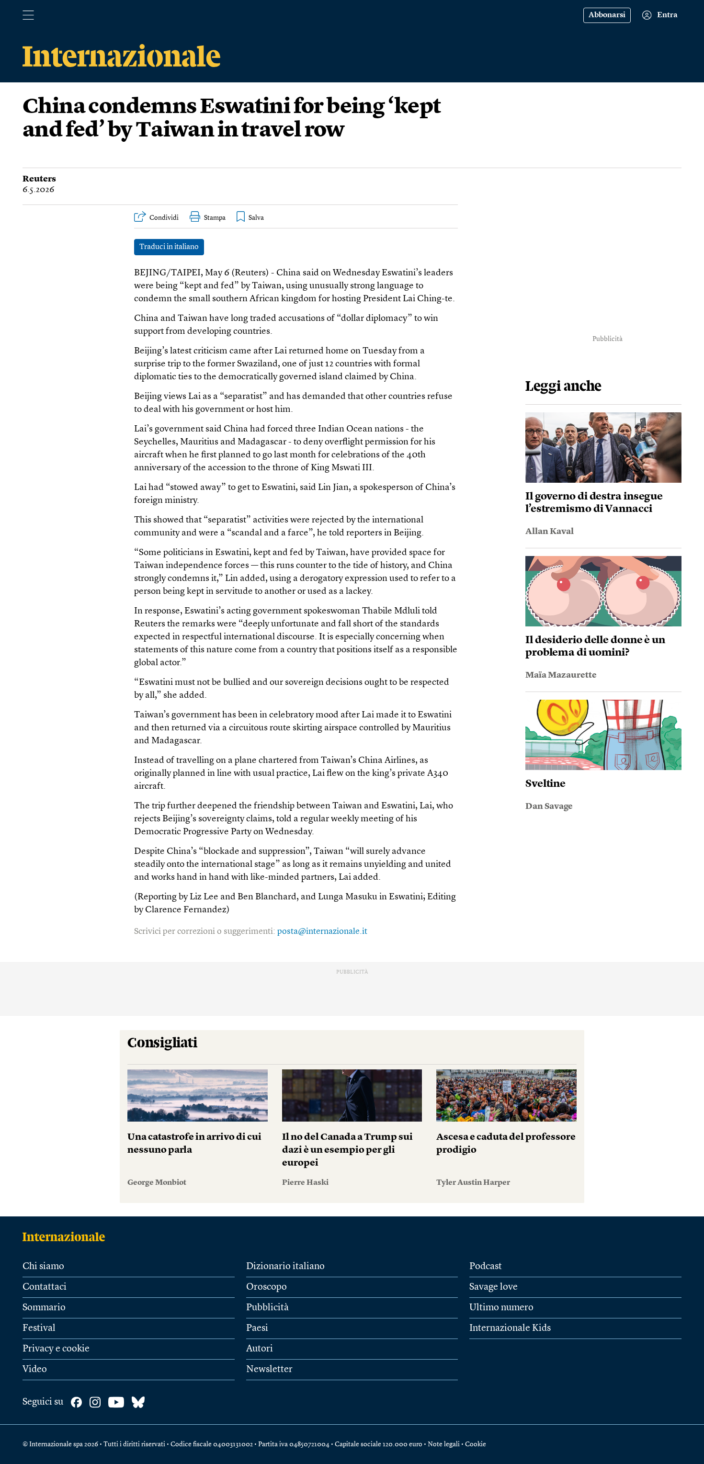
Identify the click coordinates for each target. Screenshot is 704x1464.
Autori (259, 1349)
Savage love (493, 1287)
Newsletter (269, 1369)
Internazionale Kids (510, 1328)
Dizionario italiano (285, 1266)
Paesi (257, 1328)
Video (35, 1369)
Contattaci (45, 1287)
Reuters (39, 179)
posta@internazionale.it (322, 931)
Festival (39, 1328)
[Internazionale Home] (67, 1236)
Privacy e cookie (56, 1349)
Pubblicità (267, 1308)
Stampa (215, 218)
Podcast (485, 1266)
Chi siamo (43, 1266)
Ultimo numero (501, 1308)
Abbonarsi (607, 15)
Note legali (444, 1444)
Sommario (44, 1308)
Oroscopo (266, 1287)
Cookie (475, 1444)
